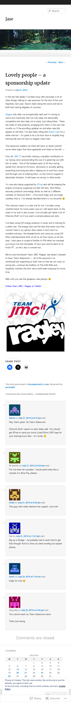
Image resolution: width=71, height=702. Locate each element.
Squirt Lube (54, 131)
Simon (12, 417)
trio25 (12, 502)
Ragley (8, 114)
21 (26, 672)
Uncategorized (34, 384)
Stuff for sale (52, 52)
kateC (12, 576)
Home (9, 52)
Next (62, 62)
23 (42, 672)
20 (18, 672)
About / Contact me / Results (29, 52)
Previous (51, 62)
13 (18, 669)
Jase (9, 19)
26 (9, 676)
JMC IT (17, 156)
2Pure (40, 184)
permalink (10, 387)
